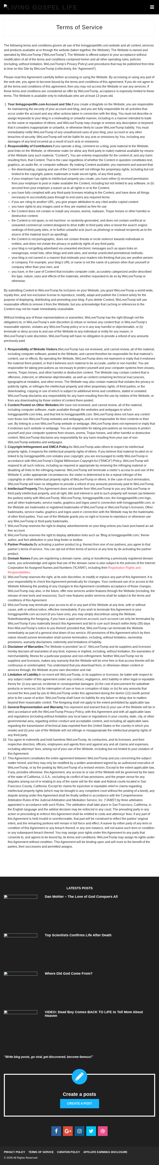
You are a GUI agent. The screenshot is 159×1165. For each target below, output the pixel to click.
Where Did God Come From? (68, 973)
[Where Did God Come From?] (20, 988)
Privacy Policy (14, 1152)
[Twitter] (91, 1131)
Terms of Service (41, 1152)
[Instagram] (79, 1131)
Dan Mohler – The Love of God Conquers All (81, 897)
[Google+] (68, 1131)
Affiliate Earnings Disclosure (105, 1152)
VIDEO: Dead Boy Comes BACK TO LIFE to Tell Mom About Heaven (94, 1014)
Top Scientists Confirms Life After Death (78, 935)
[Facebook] (56, 1131)
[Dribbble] (103, 1131)
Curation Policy (68, 1152)
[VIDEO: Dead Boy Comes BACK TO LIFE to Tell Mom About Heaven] (20, 1026)
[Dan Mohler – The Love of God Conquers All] (20, 911)
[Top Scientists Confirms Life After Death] (20, 949)
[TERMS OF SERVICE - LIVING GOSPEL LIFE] (40, 7)
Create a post (79, 1103)
